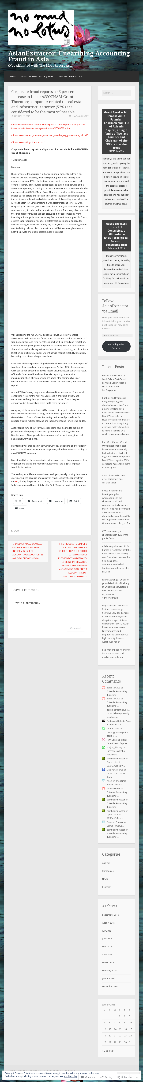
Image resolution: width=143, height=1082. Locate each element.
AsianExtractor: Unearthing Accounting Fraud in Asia (69, 56)
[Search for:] (116, 93)
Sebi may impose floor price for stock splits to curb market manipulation (116, 653)
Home (13, 76)
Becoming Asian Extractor (116, 346)
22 (120, 1035)
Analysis (106, 863)
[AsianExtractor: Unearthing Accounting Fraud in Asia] (41, 44)
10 (130, 1022)
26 (104, 1042)
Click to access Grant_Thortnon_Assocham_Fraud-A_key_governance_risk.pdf (49, 135)
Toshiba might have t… (118, 709)
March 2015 (108, 962)
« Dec (105, 1050)
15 (120, 1029)
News (16, 531)
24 (130, 1035)
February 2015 (109, 970)
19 (104, 1035)
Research (106, 887)
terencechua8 (113, 788)
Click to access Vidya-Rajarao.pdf (27, 142)
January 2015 (108, 978)
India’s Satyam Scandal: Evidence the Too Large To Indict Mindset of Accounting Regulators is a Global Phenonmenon (27, 551)
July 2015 (106, 930)
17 (130, 1029)
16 (125, 1029)
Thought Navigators (70, 76)
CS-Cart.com (113, 728)
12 (104, 1029)
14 (115, 1029)
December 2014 (110, 986)
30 (125, 1042)
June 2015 (107, 938)
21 (115, 1035)
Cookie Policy (70, 1076)
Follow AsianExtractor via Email (115, 306)
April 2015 (107, 954)
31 (130, 1042)
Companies (108, 871)
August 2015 (108, 922)
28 (115, 1042)
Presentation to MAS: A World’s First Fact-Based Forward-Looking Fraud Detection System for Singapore (114, 382)
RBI (16, 481)
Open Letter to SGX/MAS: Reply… (116, 773)
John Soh (111, 740)
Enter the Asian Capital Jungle (37, 76)
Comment (75, 628)
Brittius (110, 721)
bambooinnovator (116, 758)
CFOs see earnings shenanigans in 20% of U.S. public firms (115, 535)
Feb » (112, 1050)
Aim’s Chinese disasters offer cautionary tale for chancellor (113, 479)
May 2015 (107, 946)
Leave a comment (80, 116)
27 (110, 1042)
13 (110, 1029)
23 (125, 1035)
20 (110, 1035)
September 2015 (110, 914)
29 (120, 1042)
